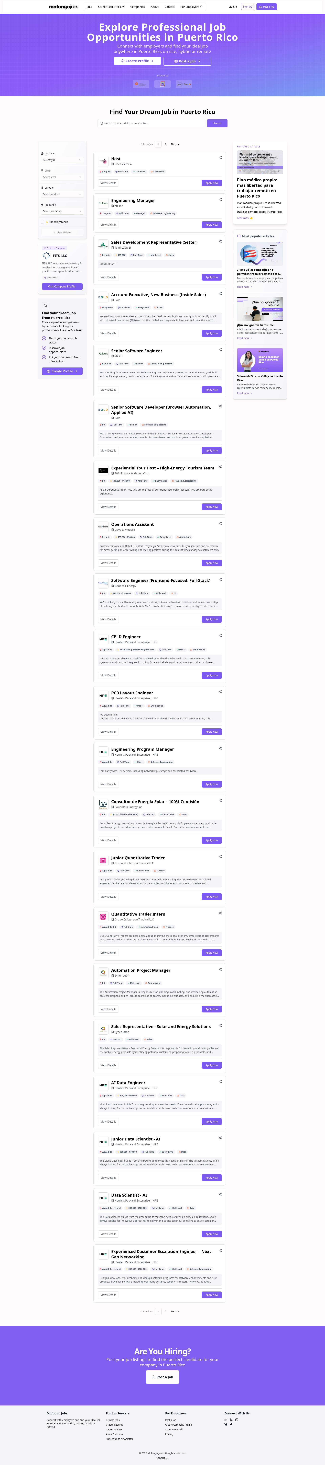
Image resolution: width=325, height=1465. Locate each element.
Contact (170, 7)
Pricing (169, 1434)
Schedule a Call (174, 1429)
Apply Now (212, 182)
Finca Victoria (123, 164)
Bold (117, 300)
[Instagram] (236, 1419)
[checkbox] (42, 222)
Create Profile (137, 61)
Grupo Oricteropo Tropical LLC (134, 863)
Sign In (233, 6)
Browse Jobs (113, 1420)
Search (217, 123)
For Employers (190, 7)
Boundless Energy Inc (128, 807)
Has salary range (58, 221)
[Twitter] (225, 1419)
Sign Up (247, 6)
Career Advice (114, 1429)
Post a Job (268, 6)
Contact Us (162, 1457)
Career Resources (109, 7)
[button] (159, 171)
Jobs (89, 7)
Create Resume (114, 1424)
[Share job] (220, 157)
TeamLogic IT (123, 247)
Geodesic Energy (125, 586)
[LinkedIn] (231, 1419)
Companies (137, 7)
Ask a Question (114, 1434)
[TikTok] (231, 1424)
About (155, 7)
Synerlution (122, 975)
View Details (108, 183)
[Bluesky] (225, 1424)
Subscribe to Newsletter (119, 1438)
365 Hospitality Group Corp (132, 473)
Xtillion (119, 206)
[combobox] (62, 160)
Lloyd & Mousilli (125, 530)
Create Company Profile (178, 1424)
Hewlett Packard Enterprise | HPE (136, 642)
